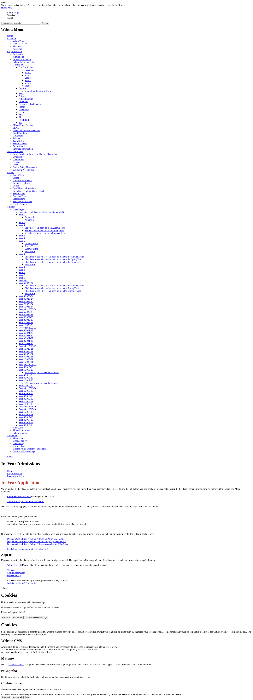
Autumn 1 (29, 217)
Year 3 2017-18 (26, 417)
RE (20, 122)
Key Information (14, 51)
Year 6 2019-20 (26, 367)
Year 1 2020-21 (26, 362)
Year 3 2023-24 (26, 301)
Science (22, 96)
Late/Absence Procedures (24, 188)
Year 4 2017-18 (26, 420)
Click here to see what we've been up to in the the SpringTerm (53, 259)
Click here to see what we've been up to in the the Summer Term (54, 262)
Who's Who (18, 41)
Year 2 (28, 75)
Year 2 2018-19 (26, 401)
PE (20, 117)
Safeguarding (19, 199)
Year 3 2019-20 (26, 377)
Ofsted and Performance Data (26, 130)
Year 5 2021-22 (26, 333)
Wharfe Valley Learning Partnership (29, 448)
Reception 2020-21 (27, 364)
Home (10, 35)
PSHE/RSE (24, 120)
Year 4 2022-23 (26, 317)
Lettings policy (20, 441)
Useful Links (19, 446)
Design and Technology (30, 104)
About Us (11, 38)
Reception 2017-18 (27, 409)
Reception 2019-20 (27, 388)
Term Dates (18, 141)
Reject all (6, 617)
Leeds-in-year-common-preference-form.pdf (27, 549)
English (22, 88)
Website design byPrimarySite (21, 583)
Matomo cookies (16, 664)
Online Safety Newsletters (25, 167)
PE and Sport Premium (23, 125)
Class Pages (18, 209)
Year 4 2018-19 (26, 396)
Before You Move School (19, 496)
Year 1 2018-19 (26, 404)
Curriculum (18, 64)
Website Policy (14, 575)
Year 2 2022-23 (26, 322)
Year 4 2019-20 (26, 375)
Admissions (18, 57)
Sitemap (10, 570)
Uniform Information (22, 180)
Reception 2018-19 (27, 406)
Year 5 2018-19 (26, 393)
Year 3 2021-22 (26, 338)
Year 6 (28, 85)
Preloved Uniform (21, 183)
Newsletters (18, 159)
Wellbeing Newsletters (23, 170)
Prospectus (18, 54)
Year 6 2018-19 (26, 391)
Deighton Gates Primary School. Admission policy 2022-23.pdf (36, 541)
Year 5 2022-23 (26, 314)
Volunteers (18, 438)
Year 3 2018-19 (26, 398)
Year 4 (28, 80)
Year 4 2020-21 (26, 354)
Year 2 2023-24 (26, 304)
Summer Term (31, 249)
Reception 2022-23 (27, 327)
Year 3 (28, 78)
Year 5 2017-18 (26, 422)
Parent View (18, 175)
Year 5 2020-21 (26, 351)
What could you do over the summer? (42, 372)
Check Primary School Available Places (25, 501)
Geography (24, 109)
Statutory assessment (22, 201)
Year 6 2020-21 (26, 349)
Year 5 (28, 83)
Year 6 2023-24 (26, 283)
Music (21, 114)
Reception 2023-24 (27, 309)
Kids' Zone (18, 427)
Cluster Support (20, 204)
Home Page (6, 7)
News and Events (15, 151)
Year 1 (28, 72)
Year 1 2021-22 (26, 343)
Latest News (18, 156)
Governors (18, 135)
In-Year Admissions (22, 59)
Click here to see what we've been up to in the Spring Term (52, 288)
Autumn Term (31, 243)
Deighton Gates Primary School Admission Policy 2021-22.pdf (36, 539)
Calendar (17, 162)
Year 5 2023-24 (26, 296)
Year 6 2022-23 (26, 312)
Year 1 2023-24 (26, 306)
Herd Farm (30, 251)
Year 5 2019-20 (26, 370)
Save (27, 697)
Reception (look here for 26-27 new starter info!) (41, 212)
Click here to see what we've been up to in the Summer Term (53, 291)
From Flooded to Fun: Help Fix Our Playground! (35, 154)
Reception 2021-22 (27, 346)
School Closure (20, 143)
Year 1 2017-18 (26, 412)
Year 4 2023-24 (26, 299)
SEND (16, 128)
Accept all (17, 617)
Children (11, 206)
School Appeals (14, 565)
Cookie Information (16, 573)
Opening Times (20, 196)
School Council (20, 433)
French (22, 107)
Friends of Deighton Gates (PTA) (28, 191)
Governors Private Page (24, 451)
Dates (15, 164)
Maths (21, 93)
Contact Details (20, 43)
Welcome (17, 46)
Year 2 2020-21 (26, 359)
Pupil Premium (20, 133)
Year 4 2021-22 (26, 335)
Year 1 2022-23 (26, 325)
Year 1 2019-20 (26, 385)
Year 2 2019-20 (26, 380)
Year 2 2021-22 (26, 341)
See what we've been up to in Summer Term (45, 233)
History (22, 112)
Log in (17, 12)
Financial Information (23, 149)
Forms (16, 178)
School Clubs (19, 193)
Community (12, 435)
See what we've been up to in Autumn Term (45, 228)
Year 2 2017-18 (26, 414)
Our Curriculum (26, 67)
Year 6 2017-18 (26, 425)
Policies (16, 138)
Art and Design (26, 99)
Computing (24, 101)
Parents (10, 172)
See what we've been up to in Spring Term (44, 230)
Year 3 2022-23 (26, 320)
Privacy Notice (20, 146)
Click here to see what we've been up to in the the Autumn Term (54, 256)
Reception (29, 70)
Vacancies (17, 49)
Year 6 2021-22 (26, 330)
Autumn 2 (29, 220)
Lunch (16, 185)
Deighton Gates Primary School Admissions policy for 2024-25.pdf (38, 544)
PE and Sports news (22, 430)
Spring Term (30, 246)
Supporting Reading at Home (38, 91)
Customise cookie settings (36, 617)
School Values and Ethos (24, 62)
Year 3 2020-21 (26, 356)
